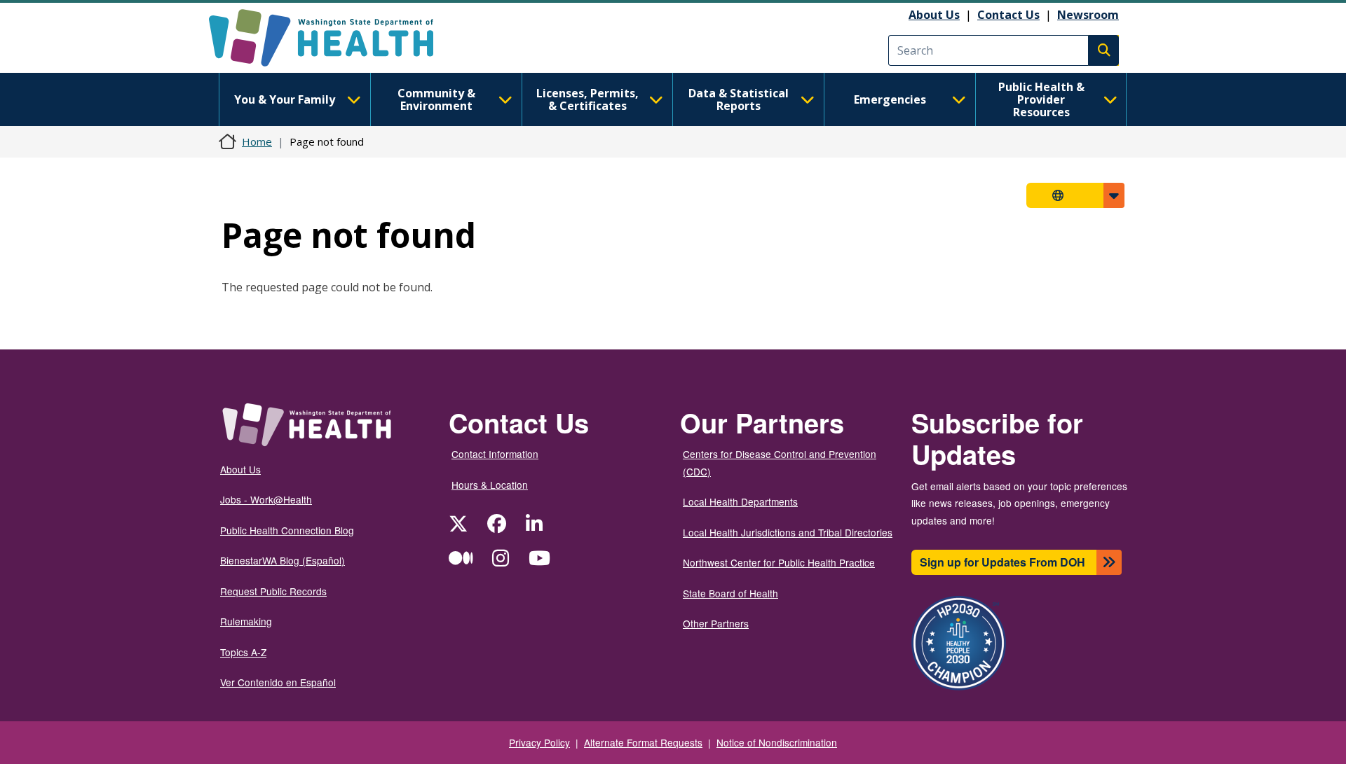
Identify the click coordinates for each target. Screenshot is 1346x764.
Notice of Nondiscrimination (776, 742)
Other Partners (716, 623)
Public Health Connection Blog (287, 530)
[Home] (333, 38)
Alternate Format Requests (643, 742)
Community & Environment (436, 99)
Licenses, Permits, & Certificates (587, 99)
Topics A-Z (243, 652)
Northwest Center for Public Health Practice (779, 562)
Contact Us (1008, 14)
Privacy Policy (539, 742)
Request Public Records (273, 591)
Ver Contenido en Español (278, 682)
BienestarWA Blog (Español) (282, 560)
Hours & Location (489, 485)
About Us (934, 14)
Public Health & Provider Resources (1041, 99)
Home (257, 141)
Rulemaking (246, 621)
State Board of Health (730, 593)
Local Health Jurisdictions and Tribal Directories (787, 532)
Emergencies (890, 99)
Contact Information (494, 454)
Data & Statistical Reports (738, 99)
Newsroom (1088, 14)
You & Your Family (284, 99)
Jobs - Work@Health (266, 499)
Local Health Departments (740, 501)
